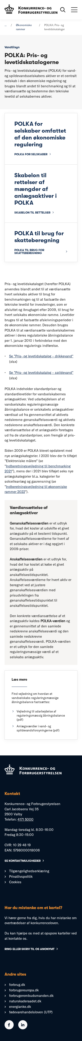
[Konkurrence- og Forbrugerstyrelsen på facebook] (9, 1028)
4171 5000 (25, 819)
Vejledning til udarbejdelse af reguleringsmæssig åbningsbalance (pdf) (41, 715)
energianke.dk (20, 1006)
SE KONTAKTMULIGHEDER (23, 860)
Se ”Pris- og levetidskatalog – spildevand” (41, 372)
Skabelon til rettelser (32, 212)
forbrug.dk (17, 984)
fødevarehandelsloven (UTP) (31, 1012)
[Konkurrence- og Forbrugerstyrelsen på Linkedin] (22, 1028)
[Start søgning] (63, 10)
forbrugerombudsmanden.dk (31, 995)
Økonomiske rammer (24, 27)
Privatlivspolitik (21, 876)
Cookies (15, 882)
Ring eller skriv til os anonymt (29, 949)
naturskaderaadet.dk (25, 1001)
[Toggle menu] (74, 10)
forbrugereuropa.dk (24, 990)
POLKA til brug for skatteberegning (29, 251)
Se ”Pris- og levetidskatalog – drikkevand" (41, 356)
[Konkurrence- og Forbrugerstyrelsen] (31, 9)
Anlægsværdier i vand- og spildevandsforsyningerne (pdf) (38, 728)
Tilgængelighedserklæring (29, 871)
